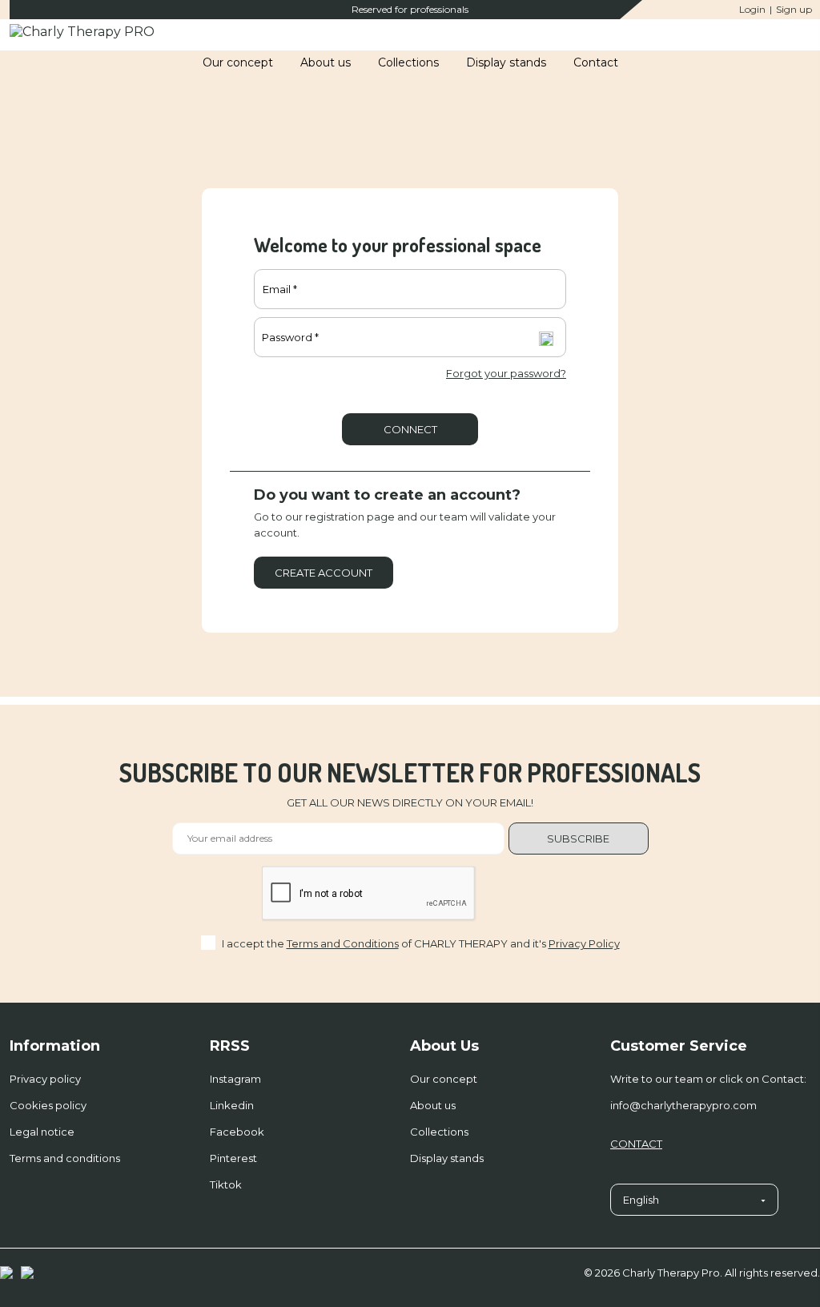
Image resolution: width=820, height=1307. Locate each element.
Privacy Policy (584, 943)
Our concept (443, 1078)
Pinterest (233, 1158)
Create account (323, 572)
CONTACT (636, 1143)
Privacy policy (45, 1078)
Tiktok (226, 1184)
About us (433, 1105)
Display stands (447, 1158)
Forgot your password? (506, 373)
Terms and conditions (65, 1158)
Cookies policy (48, 1105)
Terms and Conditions (343, 943)
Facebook (237, 1131)
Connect (410, 429)
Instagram (235, 1078)
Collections (439, 1131)
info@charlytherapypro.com (683, 1105)
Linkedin (232, 1105)
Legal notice (42, 1131)
